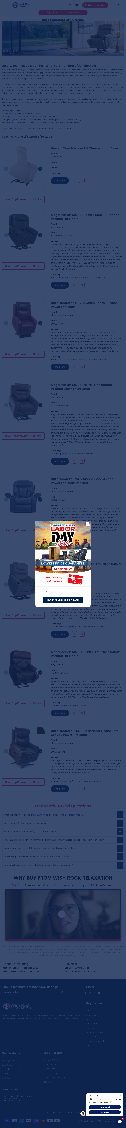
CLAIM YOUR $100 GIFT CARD (63, 600)
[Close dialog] (87, 524)
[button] (119, 1121)
